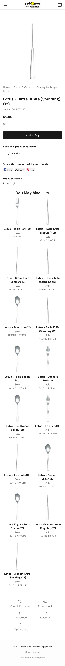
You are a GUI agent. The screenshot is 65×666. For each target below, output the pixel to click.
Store (17, 87)
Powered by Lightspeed (32, 657)
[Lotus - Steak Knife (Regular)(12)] (17, 261)
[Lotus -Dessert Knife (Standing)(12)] (17, 556)
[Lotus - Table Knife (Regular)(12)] (48, 211)
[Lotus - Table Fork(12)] (17, 211)
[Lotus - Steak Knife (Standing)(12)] (48, 261)
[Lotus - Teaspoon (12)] (17, 310)
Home (6, 87)
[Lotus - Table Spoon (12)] (17, 359)
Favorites (45, 617)
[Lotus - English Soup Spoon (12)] (17, 507)
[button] (32, 5)
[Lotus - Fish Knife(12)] (17, 458)
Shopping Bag (20, 629)
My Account (45, 606)
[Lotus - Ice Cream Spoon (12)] (17, 408)
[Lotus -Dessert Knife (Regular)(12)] (48, 507)
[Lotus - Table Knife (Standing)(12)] (48, 310)
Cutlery (28, 87)
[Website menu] (5, 4)
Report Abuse (32, 652)
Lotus (6, 91)
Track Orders (19, 617)
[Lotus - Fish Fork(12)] (48, 408)
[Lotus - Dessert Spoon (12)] (48, 458)
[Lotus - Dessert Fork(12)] (48, 359)
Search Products (20, 606)
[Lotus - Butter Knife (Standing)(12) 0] (32, 51)
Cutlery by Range (47, 87)
